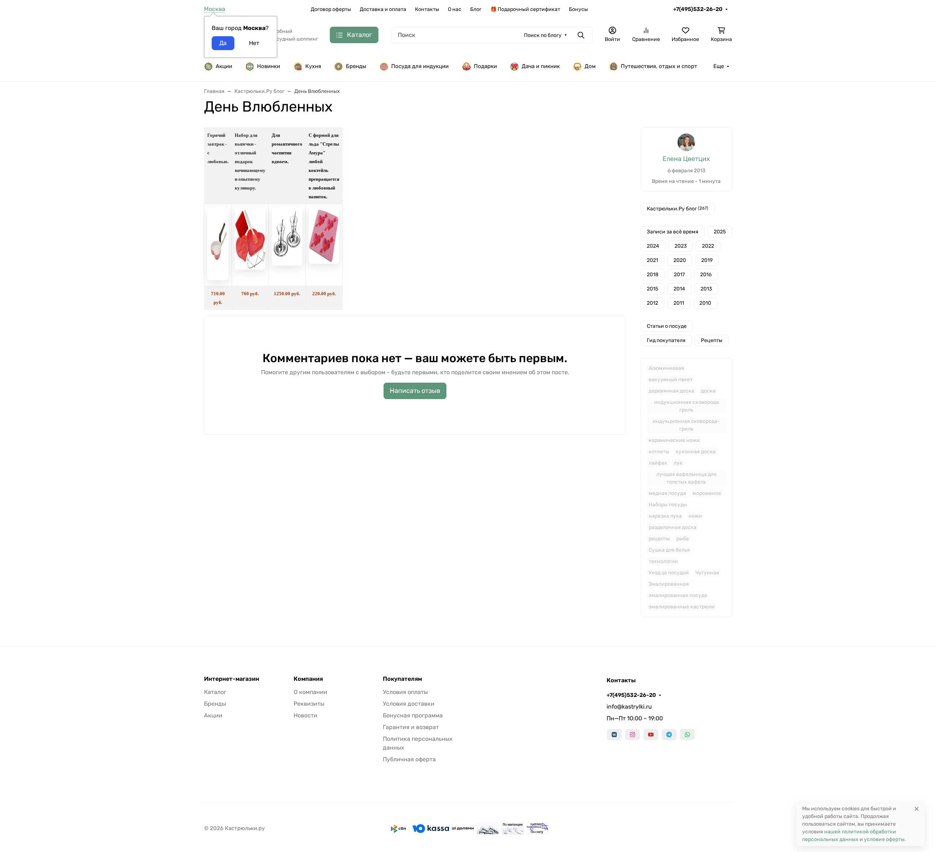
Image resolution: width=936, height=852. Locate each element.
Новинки (268, 66)
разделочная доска (673, 527)
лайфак (658, 463)
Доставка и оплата (383, 9)
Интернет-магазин (231, 679)
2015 (652, 289)
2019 (707, 260)
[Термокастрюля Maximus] (218, 278)
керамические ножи (674, 440)
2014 (679, 289)
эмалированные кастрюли (682, 607)
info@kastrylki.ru (629, 706)
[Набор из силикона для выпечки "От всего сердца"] (250, 267)
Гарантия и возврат (411, 727)
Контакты (427, 9)
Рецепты (711, 340)
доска (708, 391)
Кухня (313, 66)
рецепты (659, 539)
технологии (663, 561)
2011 (678, 303)
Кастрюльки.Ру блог (677, 209)
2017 (679, 274)
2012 (652, 303)
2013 (706, 289)
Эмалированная (669, 584)
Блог (476, 9)
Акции (224, 66)
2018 (652, 274)
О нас (454, 9)
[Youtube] (650, 734)
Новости (305, 715)
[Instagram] (632, 734)
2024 (653, 246)
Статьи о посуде (667, 326)
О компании (310, 691)
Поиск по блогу (543, 35)
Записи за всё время (672, 232)
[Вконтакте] (614, 734)
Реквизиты (309, 703)
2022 (708, 246)
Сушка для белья (669, 550)
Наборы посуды (668, 505)
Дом (590, 66)
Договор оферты (331, 9)
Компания (308, 679)
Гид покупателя (666, 340)
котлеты (659, 451)
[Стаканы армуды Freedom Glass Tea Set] (287, 263)
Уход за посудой (669, 573)
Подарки (485, 66)
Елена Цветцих (686, 159)
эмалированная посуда (678, 595)
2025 (720, 232)
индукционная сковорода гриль (686, 406)
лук (678, 463)
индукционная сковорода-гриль (686, 425)
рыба (682, 539)
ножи (695, 516)
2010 (705, 303)
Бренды (356, 66)
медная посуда (667, 493)
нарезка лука (665, 516)
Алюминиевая (666, 368)
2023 (681, 246)
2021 (652, 260)
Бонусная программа (413, 715)
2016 (706, 274)
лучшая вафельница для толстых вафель (686, 478)
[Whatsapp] (687, 734)
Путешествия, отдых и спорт (659, 66)
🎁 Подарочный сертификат (525, 9)
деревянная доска (671, 391)
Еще (718, 66)
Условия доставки (408, 703)
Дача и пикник (541, 66)
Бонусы (578, 9)
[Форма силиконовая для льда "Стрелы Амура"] (324, 261)
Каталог (215, 691)
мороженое (706, 493)
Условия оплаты (405, 691)
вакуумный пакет (670, 379)
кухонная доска (696, 451)
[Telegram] (669, 734)
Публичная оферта (409, 759)
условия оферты (884, 839)
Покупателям (402, 679)
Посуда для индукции (420, 66)
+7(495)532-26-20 (697, 9)
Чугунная (707, 573)
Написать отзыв (415, 391)
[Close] (916, 808)
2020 (679, 260)
